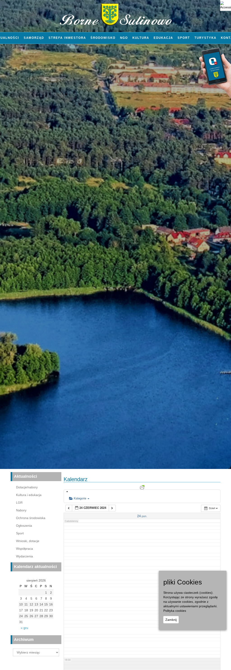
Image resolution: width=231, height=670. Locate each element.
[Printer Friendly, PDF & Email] (142, 487)
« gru (24, 628)
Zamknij (171, 619)
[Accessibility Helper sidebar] (225, 5)
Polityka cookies (174, 610)
